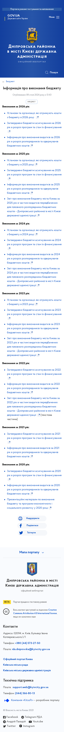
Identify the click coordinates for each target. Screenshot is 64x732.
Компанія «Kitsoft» (22, 700)
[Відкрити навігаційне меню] (57, 17)
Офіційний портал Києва (18, 659)
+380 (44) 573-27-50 (27, 643)
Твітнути (31, 533)
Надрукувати (32, 518)
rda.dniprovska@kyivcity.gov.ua (31, 649)
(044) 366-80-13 (25, 693)
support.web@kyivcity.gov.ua (30, 687)
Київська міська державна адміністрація (27, 670)
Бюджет (10, 81)
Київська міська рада (15, 665)
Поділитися (32, 525)
